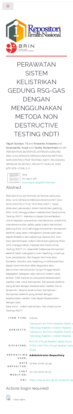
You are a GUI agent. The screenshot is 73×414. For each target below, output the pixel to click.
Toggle (8, 7)
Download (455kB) (33, 182)
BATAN (33, 341)
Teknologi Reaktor (40, 327)
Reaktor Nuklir (63, 323)
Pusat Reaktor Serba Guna (56, 341)
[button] (8, 397)
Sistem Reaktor (63, 327)
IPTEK (32, 345)
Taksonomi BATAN (40, 323)
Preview (50, 182)
